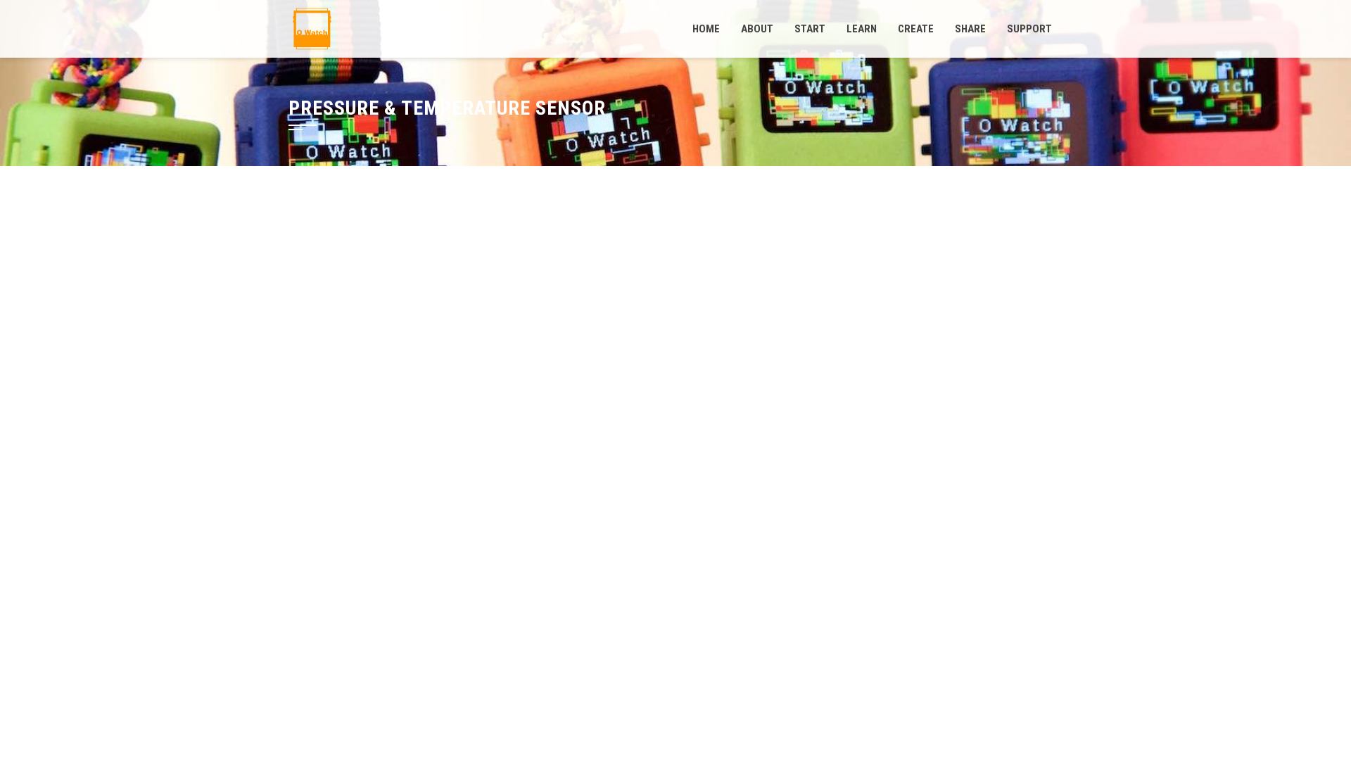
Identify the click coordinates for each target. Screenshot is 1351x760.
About (757, 29)
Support (1029, 29)
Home (706, 29)
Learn (861, 29)
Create (916, 29)
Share (970, 29)
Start (809, 29)
